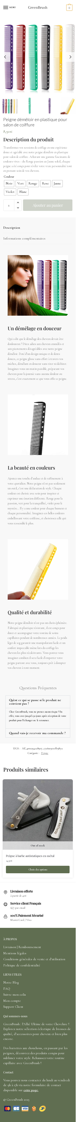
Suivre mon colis (14, 995)
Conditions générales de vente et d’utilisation (34, 959)
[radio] (9, 183)
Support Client (13, 1007)
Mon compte (12, 1001)
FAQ (6, 989)
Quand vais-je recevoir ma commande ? (37, 733)
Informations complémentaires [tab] (24, 238)
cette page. (30, 1090)
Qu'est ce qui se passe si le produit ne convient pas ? (35, 702)
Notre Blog (11, 982)
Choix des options (38, 869)
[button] (18, 202)
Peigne (44, 753)
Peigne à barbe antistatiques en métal (30, 856)
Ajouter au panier (48, 205)
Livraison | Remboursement (22, 947)
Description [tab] (11, 228)
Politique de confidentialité (21, 965)
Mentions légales (14, 953)
